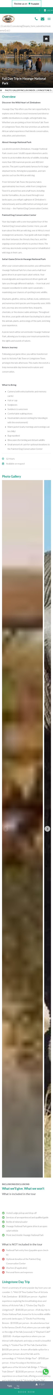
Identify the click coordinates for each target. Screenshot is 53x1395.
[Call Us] (36, 19)
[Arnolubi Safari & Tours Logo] (8, 18)
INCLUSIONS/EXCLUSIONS (29, 90)
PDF (41, 1384)
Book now (26, 1391)
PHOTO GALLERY (13, 90)
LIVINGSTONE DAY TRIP (45, 90)
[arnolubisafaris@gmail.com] (42, 19)
